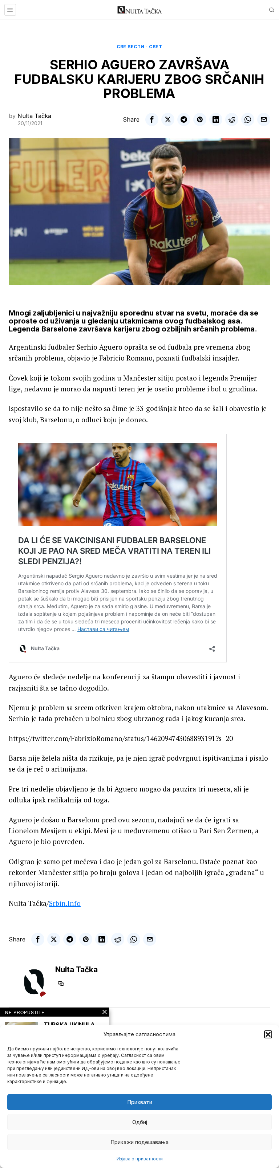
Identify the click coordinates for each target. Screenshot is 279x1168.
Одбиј (139, 1122)
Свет (155, 46)
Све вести (131, 46)
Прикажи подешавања (139, 1142)
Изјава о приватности (140, 1158)
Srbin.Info (65, 903)
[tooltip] (151, 119)
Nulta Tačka (34, 115)
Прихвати (139, 1102)
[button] (268, 1034)
